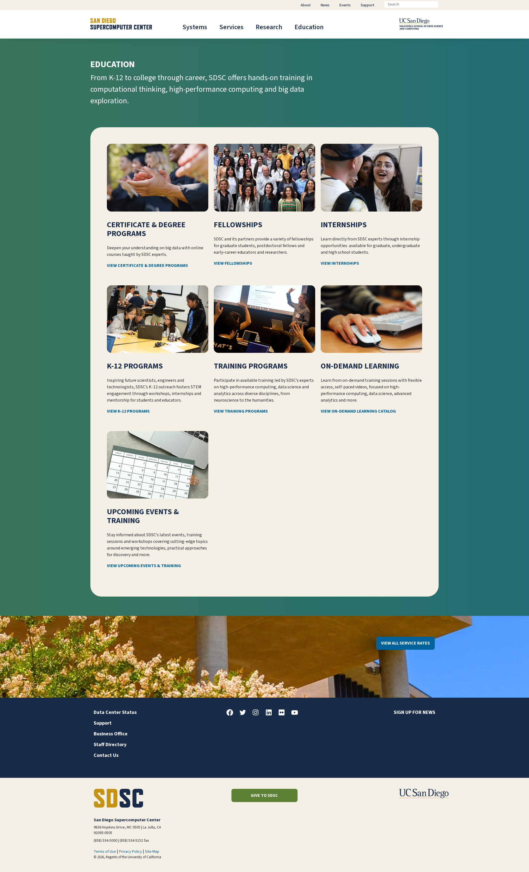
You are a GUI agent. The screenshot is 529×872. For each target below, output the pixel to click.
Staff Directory (110, 744)
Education (309, 27)
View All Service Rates (405, 643)
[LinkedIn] (271, 714)
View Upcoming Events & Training (144, 566)
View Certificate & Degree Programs (147, 265)
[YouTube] (297, 714)
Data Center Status (115, 712)
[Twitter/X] (245, 714)
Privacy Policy (130, 851)
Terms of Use (105, 851)
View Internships (340, 263)
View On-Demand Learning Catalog (358, 411)
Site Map (152, 851)
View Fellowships (233, 263)
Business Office (111, 733)
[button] (506, 859)
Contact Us (106, 755)
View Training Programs (241, 411)
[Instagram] (258, 714)
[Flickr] (284, 714)
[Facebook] (232, 714)
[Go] (442, 4)
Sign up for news (414, 712)
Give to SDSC (264, 795)
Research (269, 27)
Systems (194, 27)
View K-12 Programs (128, 411)
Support (103, 723)
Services (231, 27)
